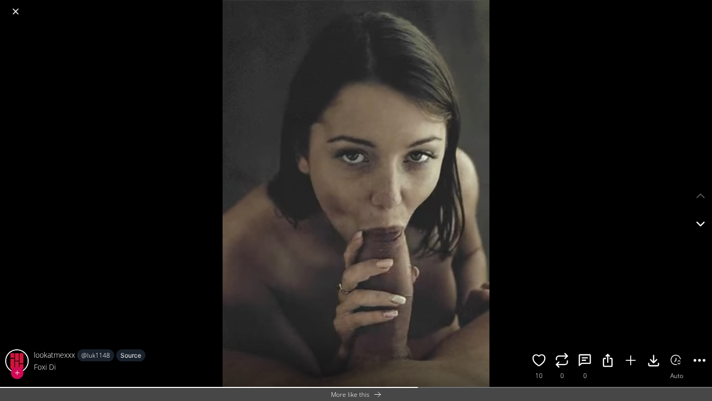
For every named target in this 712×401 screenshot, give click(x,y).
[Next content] (700, 224)
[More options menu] (701, 6)
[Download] (653, 362)
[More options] (699, 362)
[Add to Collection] (630, 362)
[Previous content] (700, 196)
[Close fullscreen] (15, 11)
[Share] (607, 362)
